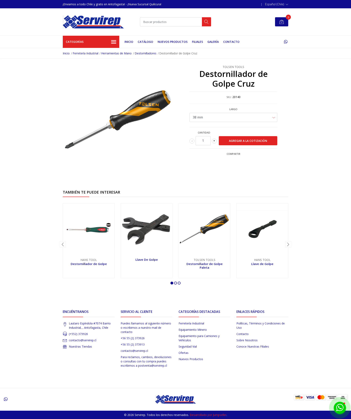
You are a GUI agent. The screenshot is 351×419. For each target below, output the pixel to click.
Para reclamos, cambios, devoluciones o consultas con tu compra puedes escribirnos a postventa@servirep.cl (146, 361)
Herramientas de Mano (116, 53)
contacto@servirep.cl (82, 340)
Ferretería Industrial (85, 53)
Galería (213, 42)
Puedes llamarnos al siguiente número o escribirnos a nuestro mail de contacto (146, 327)
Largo (233, 109)
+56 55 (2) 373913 (133, 344)
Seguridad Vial (188, 346)
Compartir (233, 154)
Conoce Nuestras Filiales (252, 346)
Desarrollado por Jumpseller (208, 415)
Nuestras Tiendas (80, 346)
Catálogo (145, 42)
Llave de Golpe (262, 264)
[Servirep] (93, 21)
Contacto (231, 42)
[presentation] (63, 244)
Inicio (129, 42)
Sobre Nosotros (247, 340)
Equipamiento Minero (193, 330)
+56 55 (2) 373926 (133, 338)
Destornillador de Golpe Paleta (204, 265)
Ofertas (183, 353)
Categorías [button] (74, 42)
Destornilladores (145, 53)
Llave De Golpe (146, 259)
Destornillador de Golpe (89, 264)
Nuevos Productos (172, 42)
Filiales (197, 42)
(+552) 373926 (78, 334)
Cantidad (204, 132)
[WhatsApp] (285, 41)
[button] (276, 4)
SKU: (229, 97)
